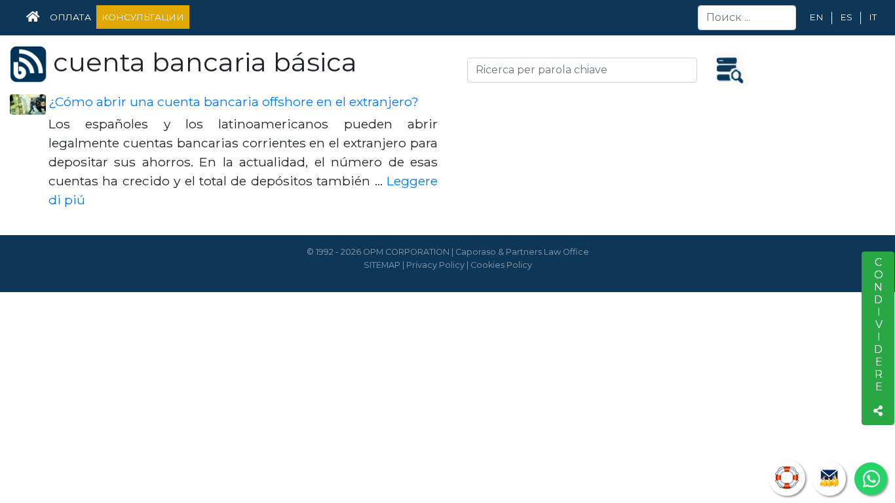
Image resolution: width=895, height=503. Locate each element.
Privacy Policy (435, 265)
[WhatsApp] (870, 478)
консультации (143, 17)
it (873, 17)
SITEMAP (382, 265)
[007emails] (829, 478)
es (846, 17)
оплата (70, 17)
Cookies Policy (501, 265)
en (816, 17)
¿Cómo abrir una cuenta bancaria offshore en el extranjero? (233, 101)
